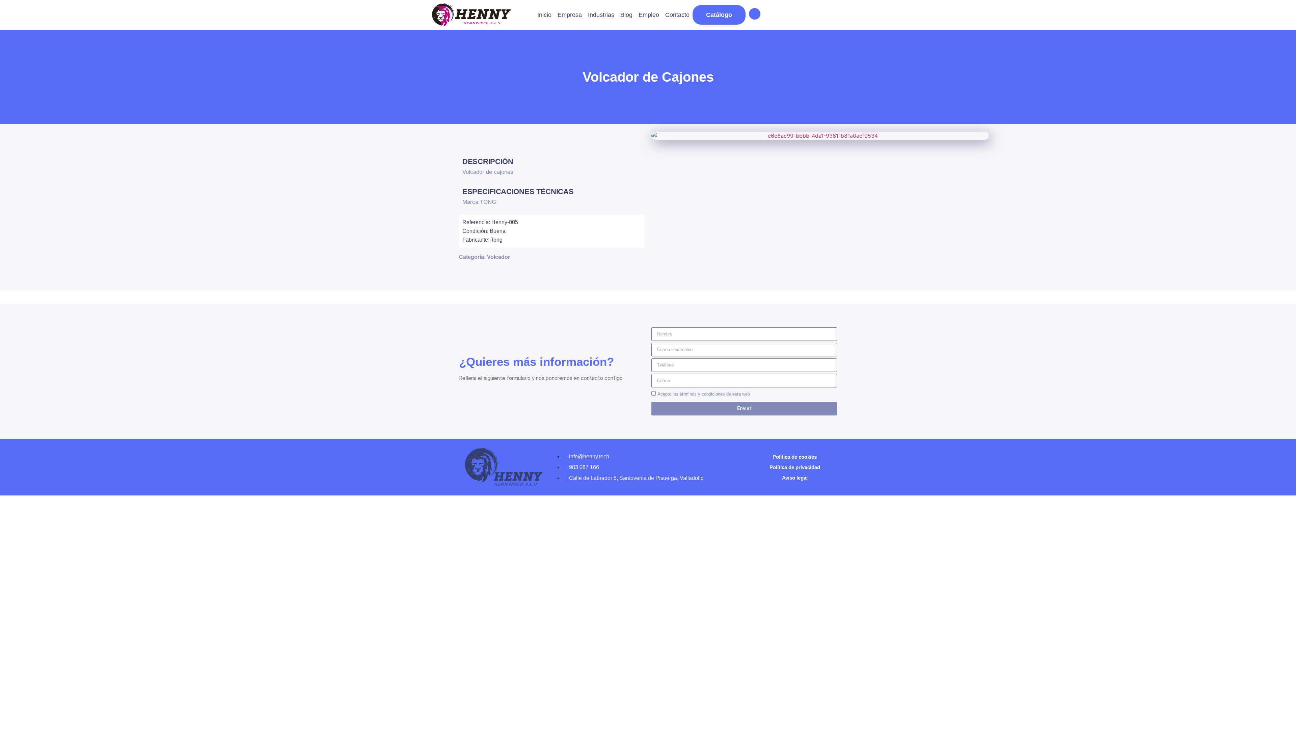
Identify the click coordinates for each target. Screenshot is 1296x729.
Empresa (570, 14)
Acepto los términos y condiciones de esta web (703, 394)
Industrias (601, 14)
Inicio (544, 14)
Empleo (649, 14)
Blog (626, 14)
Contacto (677, 14)
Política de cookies (795, 457)
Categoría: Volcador (484, 257)
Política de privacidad (795, 467)
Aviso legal (795, 478)
